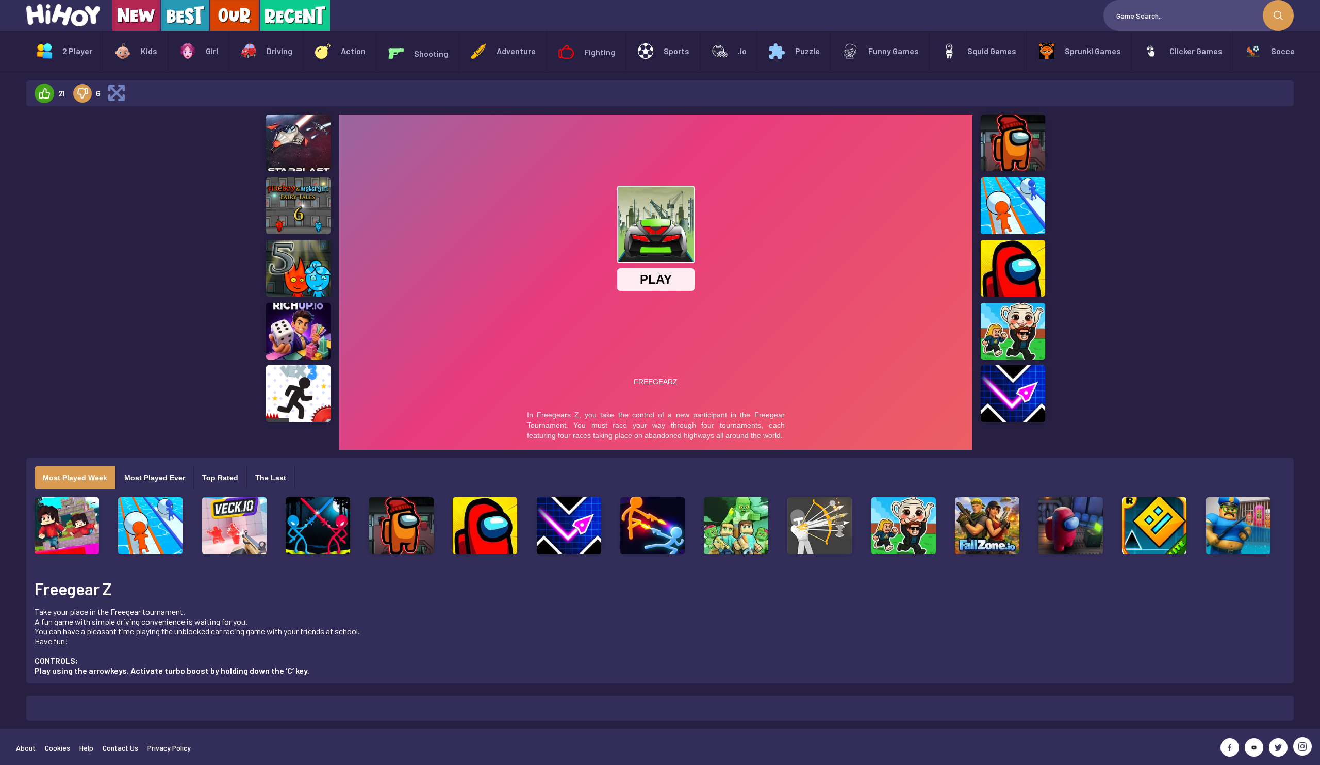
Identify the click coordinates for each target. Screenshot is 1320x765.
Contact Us (120, 747)
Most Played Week (75, 478)
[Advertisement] (120, 269)
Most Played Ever (154, 478)
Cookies (57, 747)
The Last (270, 478)
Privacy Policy (169, 747)
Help (86, 747)
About (26, 747)
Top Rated (220, 478)
